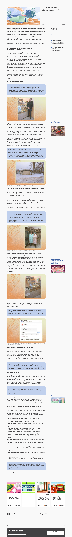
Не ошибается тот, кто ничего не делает (58, 48)
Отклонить (55, 533)
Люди (58, 24)
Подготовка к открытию (57, 40)
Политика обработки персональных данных (10, 526)
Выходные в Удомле (54, 395)
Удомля (43, 24)
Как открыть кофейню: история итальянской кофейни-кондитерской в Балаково (57, 123)
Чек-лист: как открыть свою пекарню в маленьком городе (58, 52)
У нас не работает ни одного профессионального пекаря (58, 43)
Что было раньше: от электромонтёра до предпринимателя (56, 37)
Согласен (55, 531)
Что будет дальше (56, 50)
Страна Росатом (20, 522)
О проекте (9, 522)
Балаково (9, 505)
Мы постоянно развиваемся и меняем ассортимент (58, 45)
